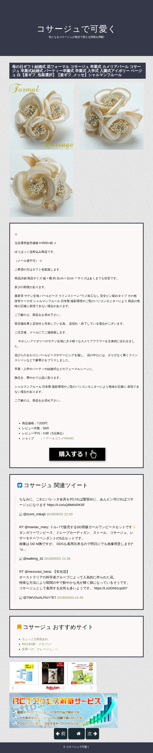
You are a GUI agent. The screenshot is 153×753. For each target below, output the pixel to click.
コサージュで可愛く (77, 29)
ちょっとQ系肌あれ (35, 639)
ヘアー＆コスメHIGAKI (58, 438)
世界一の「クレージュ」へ (40, 649)
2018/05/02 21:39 (57, 558)
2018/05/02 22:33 (59, 514)
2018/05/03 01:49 (70, 597)
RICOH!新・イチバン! (36, 644)
